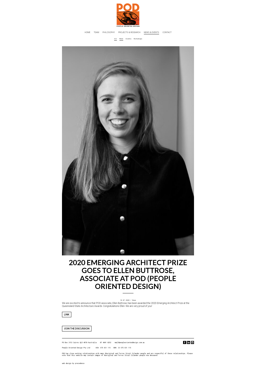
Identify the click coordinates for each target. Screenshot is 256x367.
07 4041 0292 (105, 342)
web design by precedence (73, 363)
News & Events (151, 32)
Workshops (138, 39)
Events (128, 39)
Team (96, 32)
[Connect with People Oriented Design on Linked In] (188, 342)
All (115, 39)
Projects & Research (129, 32)
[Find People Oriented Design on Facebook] (184, 342)
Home (87, 32)
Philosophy (109, 32)
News (121, 39)
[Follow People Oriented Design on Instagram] (192, 342)
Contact (167, 32)
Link (66, 314)
